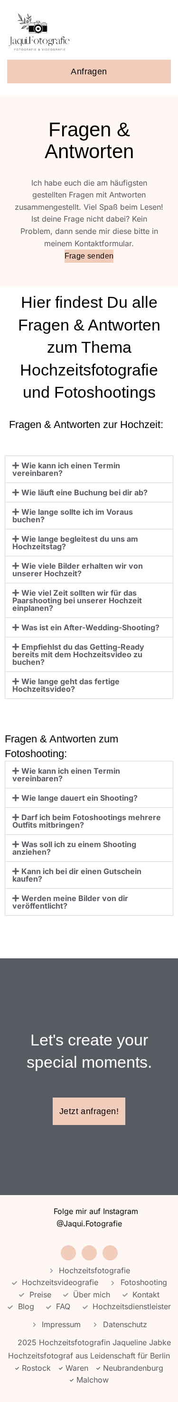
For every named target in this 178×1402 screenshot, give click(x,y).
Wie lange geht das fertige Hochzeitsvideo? (66, 685)
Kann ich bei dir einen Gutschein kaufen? (76, 875)
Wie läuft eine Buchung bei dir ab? (84, 492)
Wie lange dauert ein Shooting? (79, 798)
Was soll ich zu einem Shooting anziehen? (74, 848)
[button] (163, 32)
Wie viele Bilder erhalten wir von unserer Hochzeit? (77, 569)
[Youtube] (110, 1252)
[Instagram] (68, 1252)
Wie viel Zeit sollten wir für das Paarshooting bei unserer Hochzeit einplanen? (77, 600)
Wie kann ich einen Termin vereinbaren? (66, 469)
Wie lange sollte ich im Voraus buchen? (72, 515)
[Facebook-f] (89, 1252)
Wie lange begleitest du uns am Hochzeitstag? (75, 542)
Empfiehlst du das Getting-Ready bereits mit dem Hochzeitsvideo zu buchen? (78, 654)
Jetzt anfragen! (89, 1111)
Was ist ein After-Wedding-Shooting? (90, 627)
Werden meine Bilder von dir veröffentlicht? (70, 902)
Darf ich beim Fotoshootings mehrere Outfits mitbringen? (86, 821)
